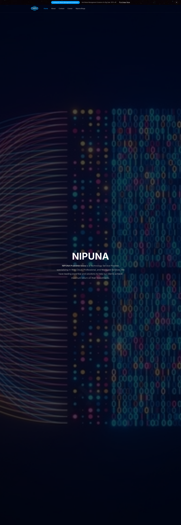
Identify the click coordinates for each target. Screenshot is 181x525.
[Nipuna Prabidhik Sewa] (34, 8)
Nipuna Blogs (80, 8)
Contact (61, 8)
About (53, 8)
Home (46, 8)
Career (69, 8)
